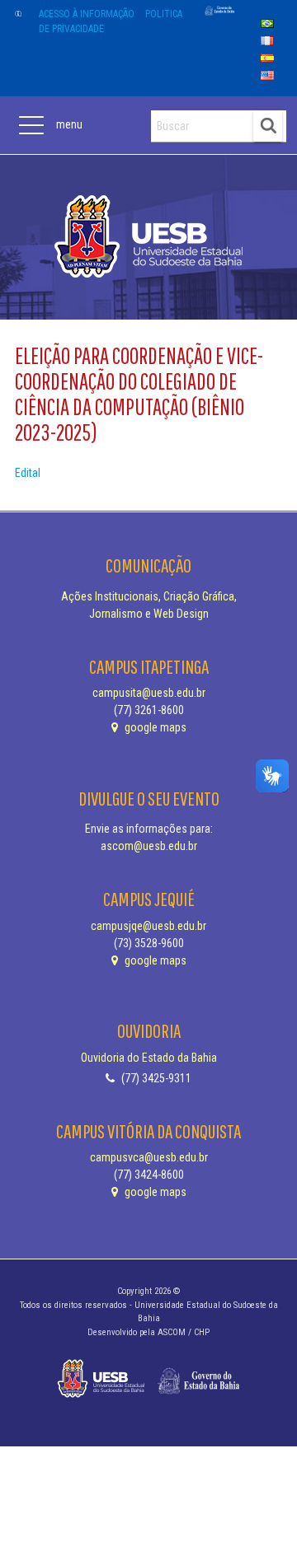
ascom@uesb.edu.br (149, 846)
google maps (154, 727)
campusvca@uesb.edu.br (149, 1157)
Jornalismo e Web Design (149, 613)
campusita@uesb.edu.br (148, 692)
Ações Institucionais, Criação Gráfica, (149, 596)
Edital (27, 472)
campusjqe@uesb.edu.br (148, 925)
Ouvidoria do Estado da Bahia (149, 1057)
